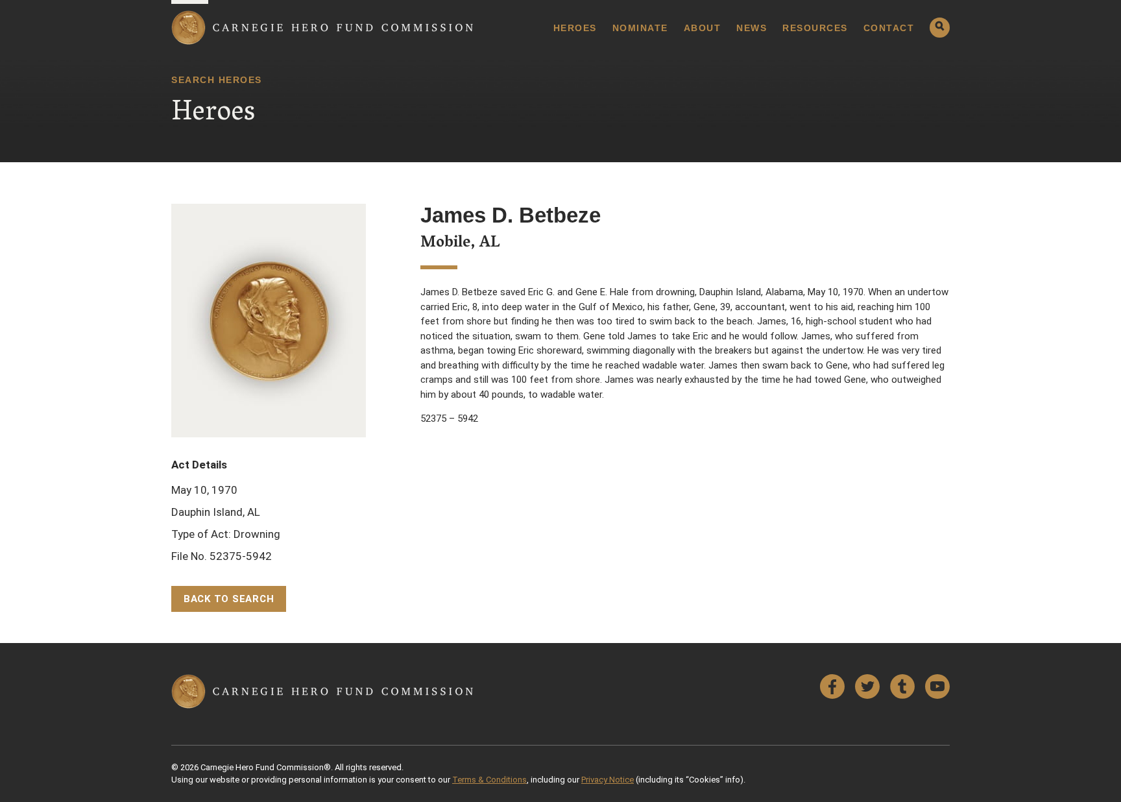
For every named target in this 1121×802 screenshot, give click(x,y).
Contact (889, 27)
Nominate (640, 27)
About (702, 27)
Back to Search (229, 599)
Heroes (575, 27)
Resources (815, 27)
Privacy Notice (607, 779)
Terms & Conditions (489, 779)
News (751, 27)
